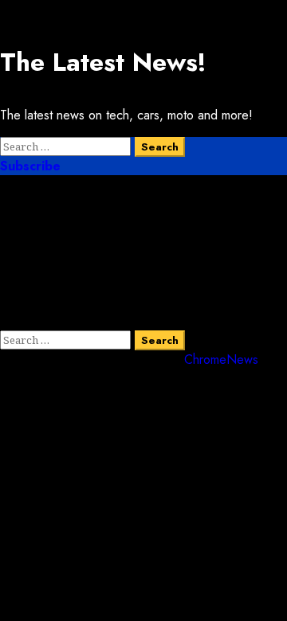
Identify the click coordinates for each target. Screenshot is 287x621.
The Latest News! (103, 62)
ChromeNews (221, 359)
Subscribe (30, 166)
